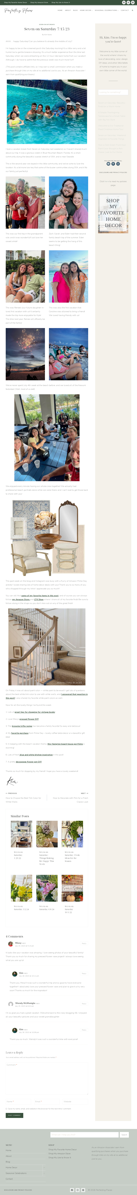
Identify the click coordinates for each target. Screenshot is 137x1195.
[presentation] (21, 834)
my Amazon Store (21, 599)
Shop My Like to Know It (61, 2)
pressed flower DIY (29, 719)
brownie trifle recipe (22, 726)
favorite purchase (19, 733)
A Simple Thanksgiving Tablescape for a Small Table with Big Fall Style (111, 116)
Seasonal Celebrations (16, 1173)
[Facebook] (124, 2)
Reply (84, 943)
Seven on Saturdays (47, 24)
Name (10, 1101)
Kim (21, 973)
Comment (12, 1065)
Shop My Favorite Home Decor (15, 2)
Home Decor (11, 1167)
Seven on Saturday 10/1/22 (69, 909)
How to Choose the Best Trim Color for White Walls (23, 797)
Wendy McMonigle (25, 1003)
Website (67, 1101)
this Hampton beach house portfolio (65, 744)
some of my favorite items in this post (40, 595)
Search (124, 1135)
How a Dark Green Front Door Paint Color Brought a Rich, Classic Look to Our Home (112, 149)
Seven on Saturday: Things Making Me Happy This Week (46, 858)
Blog (75, 10)
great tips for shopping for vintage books (35, 712)
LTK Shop (38, 599)
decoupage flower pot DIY (29, 761)
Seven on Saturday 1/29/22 (18, 855)
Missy (18, 942)
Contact (125, 10)
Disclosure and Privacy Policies (18, 1190)
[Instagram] (133, 2)
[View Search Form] (132, 10)
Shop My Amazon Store (39, 2)
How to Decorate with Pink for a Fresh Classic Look (70, 797)
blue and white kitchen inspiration (36, 754)
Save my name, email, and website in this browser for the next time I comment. (39, 1109)
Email (38, 1101)
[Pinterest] (128, 2)
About (68, 10)
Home (60, 10)
